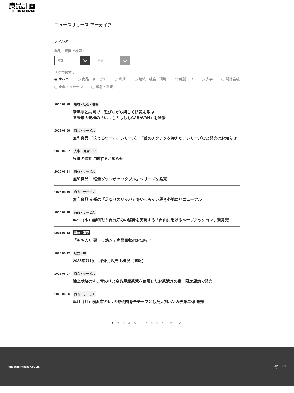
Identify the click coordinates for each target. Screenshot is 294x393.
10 (164, 323)
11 (171, 323)
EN (284, 366)
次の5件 (180, 323)
